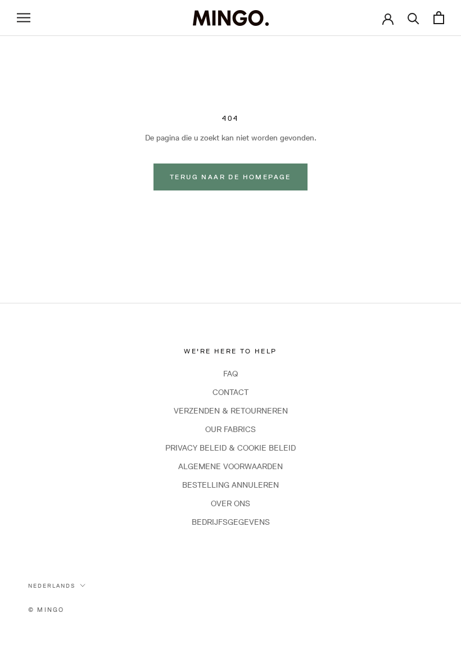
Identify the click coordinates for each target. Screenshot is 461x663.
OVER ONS (230, 503)
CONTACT (230, 392)
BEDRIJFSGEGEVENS (231, 522)
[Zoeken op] (413, 18)
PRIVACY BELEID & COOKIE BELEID (230, 448)
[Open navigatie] (23, 17)
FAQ (230, 374)
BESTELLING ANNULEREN (230, 485)
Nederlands (51, 585)
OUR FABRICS (230, 429)
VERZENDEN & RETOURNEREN (231, 411)
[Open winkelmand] (438, 17)
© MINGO (46, 609)
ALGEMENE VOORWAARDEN (230, 466)
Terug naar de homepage (230, 176)
